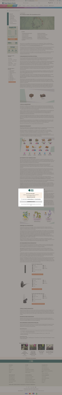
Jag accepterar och (31, 199)
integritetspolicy (38, 199)
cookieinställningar (30, 199)
